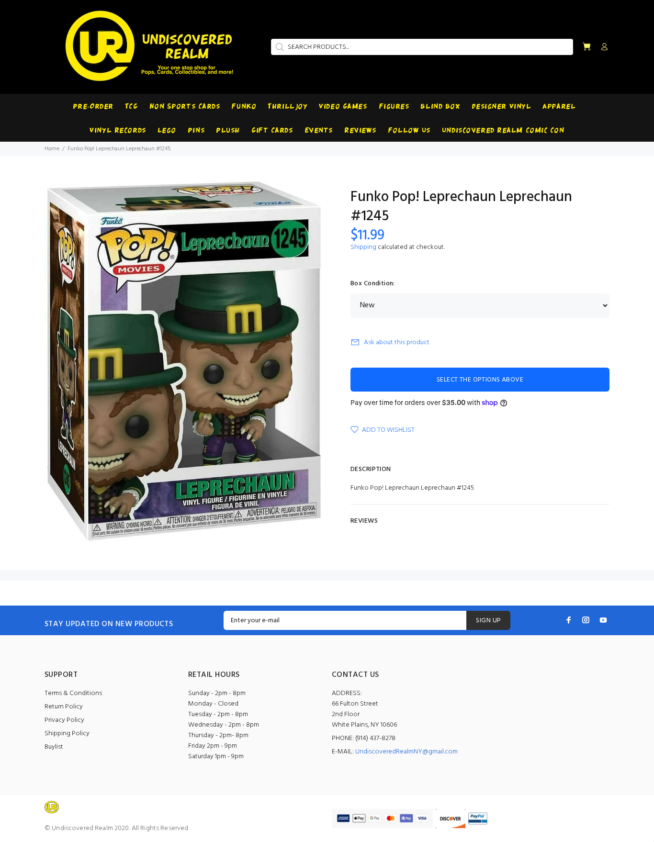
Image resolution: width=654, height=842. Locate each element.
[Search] (278, 47)
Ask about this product (396, 342)
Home (52, 149)
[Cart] (586, 47)
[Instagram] (586, 620)
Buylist (54, 746)
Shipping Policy (67, 733)
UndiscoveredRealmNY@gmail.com (406, 751)
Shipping (363, 247)
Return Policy (64, 706)
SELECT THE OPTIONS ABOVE (480, 379)
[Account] (602, 47)
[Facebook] (569, 620)
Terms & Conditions (73, 693)
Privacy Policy (64, 720)
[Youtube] (603, 620)
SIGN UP (488, 620)
